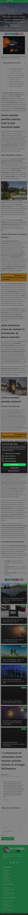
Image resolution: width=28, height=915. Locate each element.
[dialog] (14, 457)
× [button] (25, 443)
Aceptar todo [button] (14, 464)
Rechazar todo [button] (14, 467)
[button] (14, 470)
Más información (9, 450)
